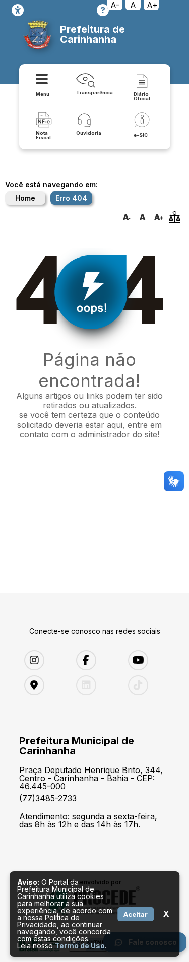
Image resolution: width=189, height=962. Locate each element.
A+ (152, 5)
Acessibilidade (18, 10)
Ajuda (103, 10)
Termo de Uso (80, 945)
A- (114, 5)
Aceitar (135, 914)
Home (25, 198)
